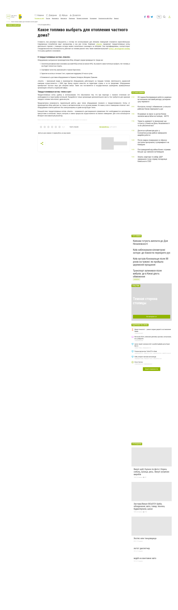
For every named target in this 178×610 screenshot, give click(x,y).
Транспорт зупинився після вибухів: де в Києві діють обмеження (147, 273)
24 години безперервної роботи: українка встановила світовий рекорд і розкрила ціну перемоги (154, 99)
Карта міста (64, 18)
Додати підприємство (151, 369)
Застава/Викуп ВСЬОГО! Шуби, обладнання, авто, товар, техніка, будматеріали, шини (149, 506)
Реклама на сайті (39, 18)
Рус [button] (159, 17)
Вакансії (116, 18)
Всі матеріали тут (151, 317)
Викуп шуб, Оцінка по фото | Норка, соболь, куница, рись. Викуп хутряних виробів (151, 472)
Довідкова (72, 18)
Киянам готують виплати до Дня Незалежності (150, 242)
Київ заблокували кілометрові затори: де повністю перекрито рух (151, 251)
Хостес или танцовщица (145, 538)
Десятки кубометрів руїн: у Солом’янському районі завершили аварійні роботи (152, 132)
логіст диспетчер (142, 548)
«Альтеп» (99, 44)
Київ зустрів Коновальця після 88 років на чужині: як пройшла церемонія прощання (150, 261)
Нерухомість (55, 18)
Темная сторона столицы (145, 301)
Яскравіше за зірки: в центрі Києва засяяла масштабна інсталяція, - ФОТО (153, 115)
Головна (8, 21)
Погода (48, 18)
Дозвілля (76, 15)
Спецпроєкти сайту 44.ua (105, 18)
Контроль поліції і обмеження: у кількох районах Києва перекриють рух (154, 107)
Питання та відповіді (82, 18)
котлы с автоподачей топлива (119, 49)
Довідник (53, 15)
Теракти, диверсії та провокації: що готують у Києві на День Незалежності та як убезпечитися (154, 123)
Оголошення (93, 18)
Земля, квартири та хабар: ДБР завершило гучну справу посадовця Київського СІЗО (152, 159)
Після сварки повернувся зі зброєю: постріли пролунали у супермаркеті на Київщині (153, 142)
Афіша (64, 15)
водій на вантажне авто (145, 558)
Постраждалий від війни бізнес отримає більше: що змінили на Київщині (154, 150)
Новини (40, 15)
